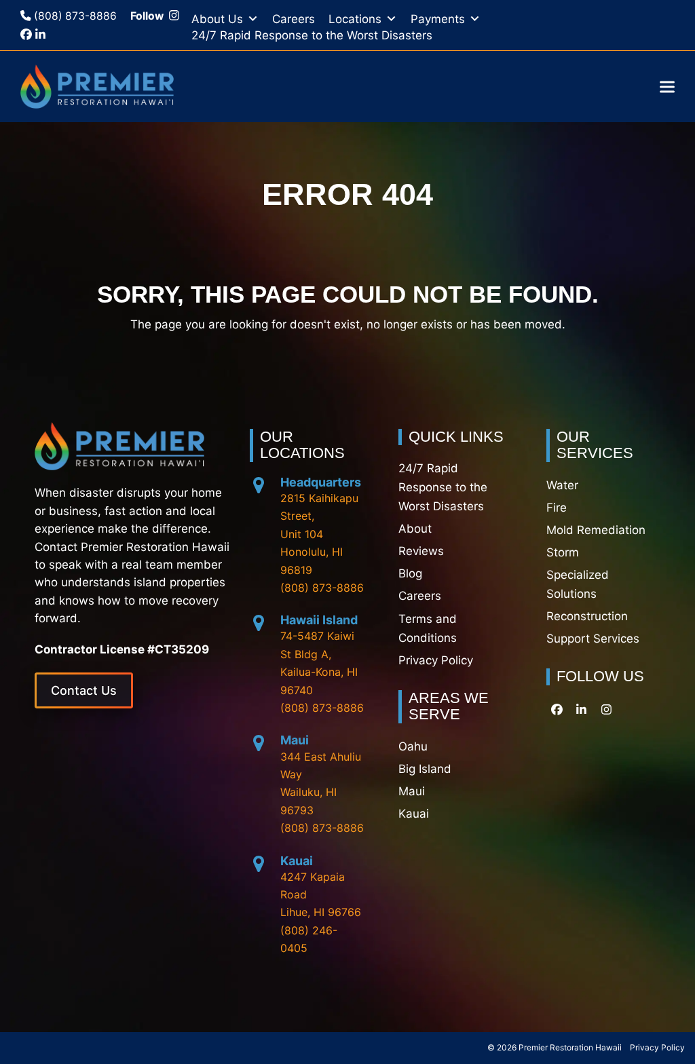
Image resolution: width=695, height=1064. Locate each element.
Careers (293, 19)
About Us (217, 19)
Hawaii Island (319, 620)
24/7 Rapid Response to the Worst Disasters (311, 35)
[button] (667, 86)
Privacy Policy (657, 1047)
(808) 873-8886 (74, 16)
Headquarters (320, 482)
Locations (354, 19)
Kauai (296, 861)
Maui (294, 740)
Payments (438, 19)
